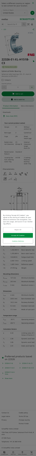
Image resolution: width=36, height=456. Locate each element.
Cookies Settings (18, 241)
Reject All (18, 230)
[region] (18, 228)
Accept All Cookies (17, 235)
